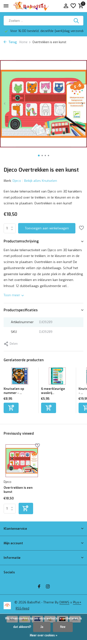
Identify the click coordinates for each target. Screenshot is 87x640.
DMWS (64, 602)
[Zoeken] (76, 20)
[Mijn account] (66, 6)
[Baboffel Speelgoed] (31, 6)
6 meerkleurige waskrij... (53, 391)
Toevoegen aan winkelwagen (47, 228)
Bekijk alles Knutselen (40, 181)
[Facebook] (39, 587)
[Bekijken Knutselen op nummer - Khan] (19, 377)
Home (23, 42)
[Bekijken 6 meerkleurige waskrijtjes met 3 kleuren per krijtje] (57, 377)
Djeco (17, 181)
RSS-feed (22, 608)
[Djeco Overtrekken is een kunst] (22, 460)
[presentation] (5, 103)
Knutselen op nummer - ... (14, 391)
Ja (41, 627)
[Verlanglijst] (73, 6)
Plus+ (77, 602)
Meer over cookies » (43, 635)
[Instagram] (48, 587)
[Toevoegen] (11, 408)
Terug (12, 42)
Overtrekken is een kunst (18, 490)
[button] (39, 155)
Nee (62, 627)
